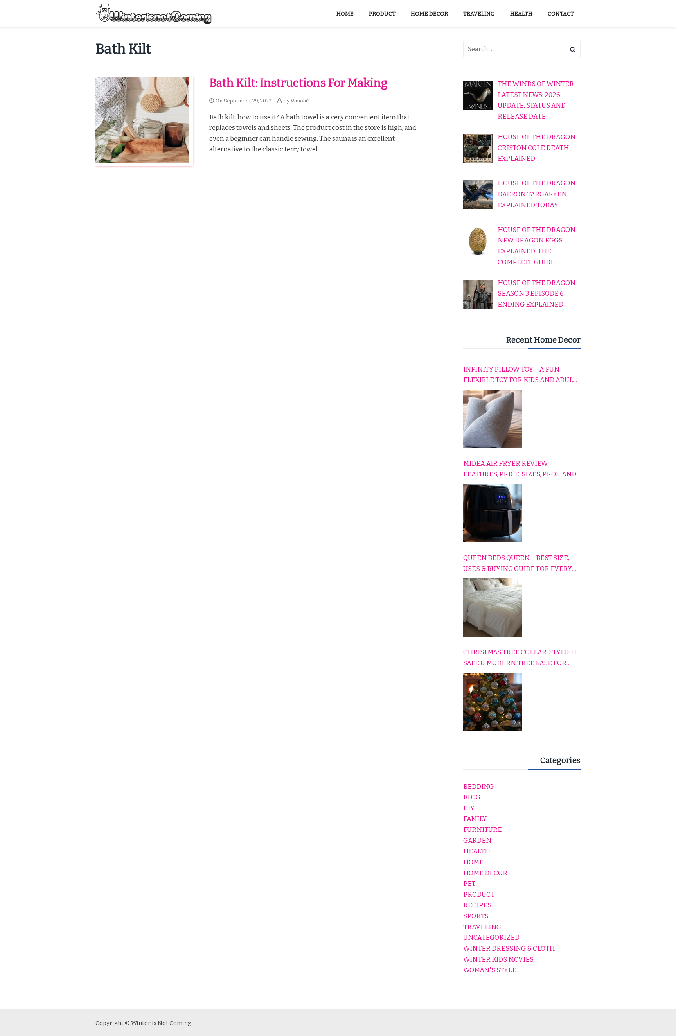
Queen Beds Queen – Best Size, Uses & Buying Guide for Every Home (517, 564)
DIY (469, 808)
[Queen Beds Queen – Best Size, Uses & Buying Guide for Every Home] (492, 607)
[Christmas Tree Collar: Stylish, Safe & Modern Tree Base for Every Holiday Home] (492, 702)
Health (476, 851)
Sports (476, 916)
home (473, 862)
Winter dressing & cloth (509, 948)
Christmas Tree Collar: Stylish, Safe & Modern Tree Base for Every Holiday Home (520, 658)
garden (477, 841)
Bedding (478, 787)
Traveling (482, 927)
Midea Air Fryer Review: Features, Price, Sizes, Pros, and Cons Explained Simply (519, 470)
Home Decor (485, 873)
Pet (469, 884)
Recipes (477, 905)
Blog (471, 797)
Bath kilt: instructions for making (298, 83)
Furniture (482, 830)
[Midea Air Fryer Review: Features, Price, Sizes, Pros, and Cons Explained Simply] (492, 513)
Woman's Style (489, 970)
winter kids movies (498, 959)
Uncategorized (491, 938)
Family (475, 819)
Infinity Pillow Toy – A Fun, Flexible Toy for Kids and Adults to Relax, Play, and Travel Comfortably (522, 375)
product (478, 895)
